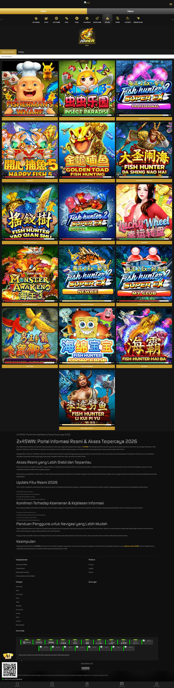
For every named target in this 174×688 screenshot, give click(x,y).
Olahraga (87, 22)
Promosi (91, 564)
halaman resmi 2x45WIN (131, 546)
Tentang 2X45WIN (21, 564)
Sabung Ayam (138, 22)
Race (66, 22)
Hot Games (36, 22)
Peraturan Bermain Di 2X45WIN (25, 576)
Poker (118, 22)
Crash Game (97, 22)
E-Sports (128, 22)
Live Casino (56, 22)
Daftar (43, 11)
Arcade (107, 22)
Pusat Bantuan (20, 568)
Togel (77, 22)
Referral (91, 572)
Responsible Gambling (22, 572)
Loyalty (91, 568)
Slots (46, 22)
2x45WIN (85, 447)
